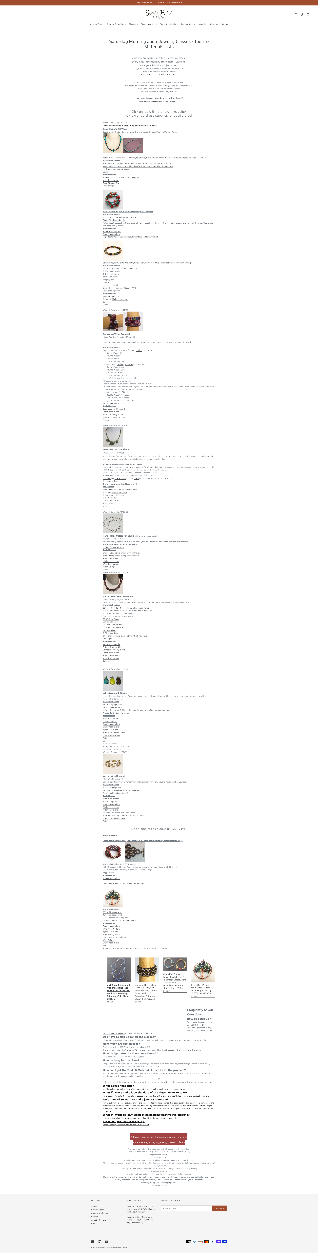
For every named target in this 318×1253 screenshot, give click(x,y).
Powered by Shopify (119, 1247)
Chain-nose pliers (120, 299)
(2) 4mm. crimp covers (113, 627)
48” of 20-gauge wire (112, 704)
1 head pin (107, 638)
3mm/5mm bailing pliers (114, 732)
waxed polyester (136, 467)
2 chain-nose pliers (111, 878)
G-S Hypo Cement (111, 274)
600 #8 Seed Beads (111, 622)
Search (94, 1206)
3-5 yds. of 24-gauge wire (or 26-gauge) (121, 790)
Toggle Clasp (109, 872)
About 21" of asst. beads (114, 220)
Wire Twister (108, 940)
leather (139, 350)
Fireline (120, 364)
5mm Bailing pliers (111, 934)
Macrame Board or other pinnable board (120, 489)
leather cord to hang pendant (124, 920)
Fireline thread (140, 611)
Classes (94, 1216)
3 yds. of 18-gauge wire (113, 547)
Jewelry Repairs (98, 1220)
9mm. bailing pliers (111, 553)
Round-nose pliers (111, 234)
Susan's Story (97, 1210)
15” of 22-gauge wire (112, 707)
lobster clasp (120, 478)
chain (136, 478)
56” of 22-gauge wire (112, 912)
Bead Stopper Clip (111, 183)
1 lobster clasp (109, 630)
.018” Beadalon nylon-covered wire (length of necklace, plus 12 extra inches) (137, 163)
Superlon (129, 364)
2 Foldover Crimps (110, 481)
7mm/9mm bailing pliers (114, 815)
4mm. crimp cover (111, 277)
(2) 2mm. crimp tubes (112, 625)
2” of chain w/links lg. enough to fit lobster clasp (125, 636)
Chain (105, 920)
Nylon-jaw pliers (110, 730)
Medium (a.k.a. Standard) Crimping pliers (121, 177)
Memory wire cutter (112, 231)
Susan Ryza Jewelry (104, 1247)
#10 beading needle (111, 644)
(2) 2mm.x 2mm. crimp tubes (116, 169)
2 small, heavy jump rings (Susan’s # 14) (120, 484)
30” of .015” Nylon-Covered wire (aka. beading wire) (126, 608)
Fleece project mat (111, 735)
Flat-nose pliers (110, 721)
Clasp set (107, 172)
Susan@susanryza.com (152, 101)
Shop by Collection (99, 1213)
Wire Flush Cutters (111, 929)
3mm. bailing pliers (111, 555)
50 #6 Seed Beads (111, 619)
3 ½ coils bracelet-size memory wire (119, 217)
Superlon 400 (156, 467)
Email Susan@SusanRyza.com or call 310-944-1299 (126, 1125)
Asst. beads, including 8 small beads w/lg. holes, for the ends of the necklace (138, 166)
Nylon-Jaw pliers (110, 567)
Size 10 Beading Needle (113, 414)
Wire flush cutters (111, 180)
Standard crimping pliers (114, 650)
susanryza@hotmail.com (114, 1033)
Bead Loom (108, 409)
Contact (94, 1223)
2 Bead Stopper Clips (112, 647)
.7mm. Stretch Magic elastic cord (123, 268)
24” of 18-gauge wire (112, 787)
